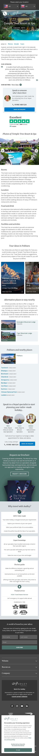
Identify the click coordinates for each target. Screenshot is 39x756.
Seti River (4, 386)
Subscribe (19, 647)
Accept (18, 750)
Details (16, 44)
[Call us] (5, 14)
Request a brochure (19, 474)
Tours (22, 44)
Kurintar (4, 389)
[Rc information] (12, 334)
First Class (15, 85)
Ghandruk (4, 377)
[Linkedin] (27, 706)
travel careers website (19, 696)
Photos (10, 44)
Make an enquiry (19, 109)
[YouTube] (22, 706)
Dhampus (4, 371)
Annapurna (5, 380)
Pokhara (19, 356)
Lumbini (4, 395)
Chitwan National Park (9, 392)
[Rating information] (21, 85)
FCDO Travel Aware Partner (19, 594)
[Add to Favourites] (4, 37)
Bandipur (4, 383)
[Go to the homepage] (20, 13)
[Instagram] (17, 706)
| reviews (18, 124)
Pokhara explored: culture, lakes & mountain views (10, 280)
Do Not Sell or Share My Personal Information (18, 744)
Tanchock (4, 368)
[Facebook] (12, 706)
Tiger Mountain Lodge (24, 333)
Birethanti (4, 374)
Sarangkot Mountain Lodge (26, 322)
